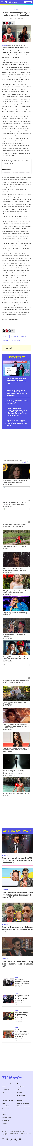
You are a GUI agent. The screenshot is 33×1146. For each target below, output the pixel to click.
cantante (22, 57)
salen (24, 340)
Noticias (16, 9)
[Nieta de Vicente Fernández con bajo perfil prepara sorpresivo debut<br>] (8, 982)
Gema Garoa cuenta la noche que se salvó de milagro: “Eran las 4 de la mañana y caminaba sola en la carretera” (22, 1033)
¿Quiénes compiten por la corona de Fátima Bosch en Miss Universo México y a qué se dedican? (17, 392)
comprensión (16, 340)
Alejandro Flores (18, 986)
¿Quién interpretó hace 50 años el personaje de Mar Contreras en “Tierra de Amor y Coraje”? (17, 423)
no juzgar (6, 340)
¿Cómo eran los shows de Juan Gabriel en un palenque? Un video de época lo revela (22, 997)
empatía (23, 337)
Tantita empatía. (6, 169)
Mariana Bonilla (20, 18)
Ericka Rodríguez (18, 1021)
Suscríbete (28, 2)
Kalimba (21, 172)
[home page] (10, 2)
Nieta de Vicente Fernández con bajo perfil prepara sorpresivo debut (22, 981)
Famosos (5, 855)
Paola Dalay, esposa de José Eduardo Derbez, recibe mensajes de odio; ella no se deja (16, 381)
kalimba (5, 337)
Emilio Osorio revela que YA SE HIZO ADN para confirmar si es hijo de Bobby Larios (21, 1015)
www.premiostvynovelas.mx (9, 323)
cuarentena (14, 337)
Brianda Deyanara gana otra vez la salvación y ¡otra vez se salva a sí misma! (17, 401)
